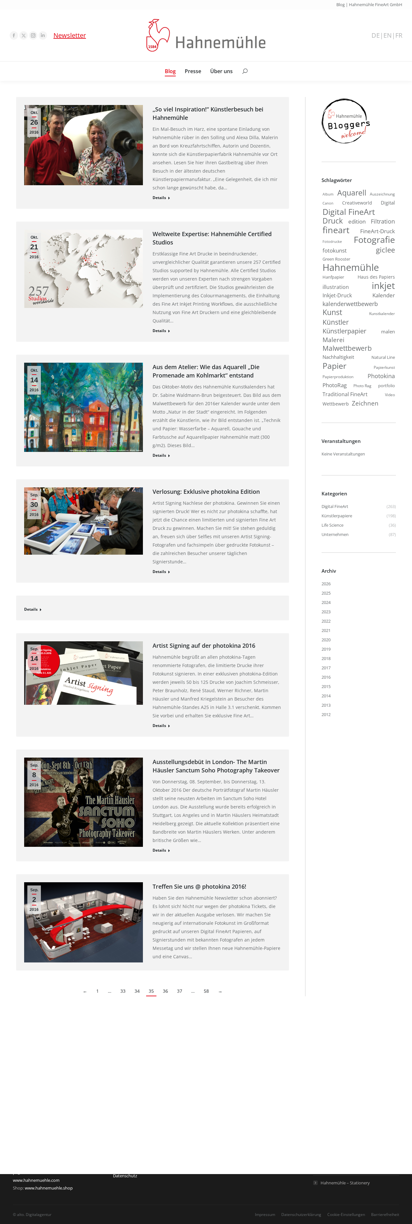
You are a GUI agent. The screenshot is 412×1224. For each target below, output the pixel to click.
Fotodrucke (332, 241)
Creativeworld (357, 203)
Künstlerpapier (344, 331)
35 (151, 991)
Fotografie (374, 240)
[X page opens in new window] (23, 35)
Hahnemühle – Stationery (345, 1183)
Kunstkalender (382, 313)
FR (398, 35)
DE (375, 35)
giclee (385, 250)
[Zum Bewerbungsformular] (346, 144)
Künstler (336, 322)
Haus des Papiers (376, 277)
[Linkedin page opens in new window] (43, 35)
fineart (336, 230)
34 (137, 991)
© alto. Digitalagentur (32, 1214)
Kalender (383, 295)
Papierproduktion (338, 376)
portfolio (386, 385)
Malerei (333, 340)
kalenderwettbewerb (350, 304)
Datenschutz (125, 1176)
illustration (336, 287)
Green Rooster (336, 259)
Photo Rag (362, 385)
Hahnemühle (351, 267)
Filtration (383, 221)
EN (387, 35)
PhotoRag (335, 385)
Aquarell (351, 193)
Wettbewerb (336, 404)
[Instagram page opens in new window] (33, 35)
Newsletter (69, 35)
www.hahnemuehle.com (36, 1180)
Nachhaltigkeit (338, 357)
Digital (388, 202)
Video (390, 394)
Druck (333, 221)
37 (179, 991)
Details (159, 197)
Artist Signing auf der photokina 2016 (204, 645)
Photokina (381, 376)
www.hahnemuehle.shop (49, 1188)
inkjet (383, 285)
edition (357, 221)
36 (165, 991)
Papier (334, 365)
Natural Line (383, 357)
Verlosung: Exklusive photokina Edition (206, 491)
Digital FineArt (349, 211)
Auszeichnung (382, 194)
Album (328, 194)
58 (206, 991)
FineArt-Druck (377, 231)
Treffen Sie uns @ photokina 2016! (199, 886)
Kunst (332, 312)
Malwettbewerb (347, 348)
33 (123, 991)
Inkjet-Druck (337, 295)
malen (388, 331)
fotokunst (335, 250)
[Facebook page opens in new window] (14, 35)
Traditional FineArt (345, 394)
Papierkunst (384, 367)
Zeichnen (365, 403)
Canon (328, 203)
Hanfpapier (333, 277)
